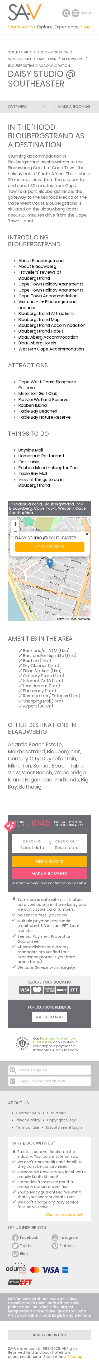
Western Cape (20, 59)
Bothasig (30, 786)
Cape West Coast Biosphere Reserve (47, 385)
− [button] (15, 532)
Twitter (26, 1245)
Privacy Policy (28, 1120)
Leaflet (59, 618)
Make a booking (50, 547)
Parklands (67, 779)
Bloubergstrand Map (39, 320)
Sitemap (74, 1356)
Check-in (32, 841)
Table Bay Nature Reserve (44, 417)
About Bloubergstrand (41, 261)
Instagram (69, 1237)
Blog (24, 1253)
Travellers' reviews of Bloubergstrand (39, 275)
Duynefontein (59, 758)
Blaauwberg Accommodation (48, 337)
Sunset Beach (50, 765)
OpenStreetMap (79, 618)
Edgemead (39, 779)
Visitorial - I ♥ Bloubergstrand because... (47, 304)
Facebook (29, 1237)
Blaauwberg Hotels (37, 343)
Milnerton (19, 765)
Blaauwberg (72, 59)
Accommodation (53, 52)
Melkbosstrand (26, 751)
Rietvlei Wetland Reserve (43, 400)
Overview (17, 106)
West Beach (37, 772)
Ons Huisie (28, 462)
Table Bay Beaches (37, 411)
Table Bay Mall (32, 473)
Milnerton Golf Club (38, 393)
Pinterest (68, 1245)
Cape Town (46, 59)
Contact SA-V (28, 1113)
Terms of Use (27, 1127)
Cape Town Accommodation (48, 296)
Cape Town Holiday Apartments (50, 284)
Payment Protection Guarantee (44, 939)
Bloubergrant (63, 751)
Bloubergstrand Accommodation (39, 65)
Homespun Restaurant (41, 456)
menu (76, 13)
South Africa (20, 52)
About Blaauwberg (37, 266)
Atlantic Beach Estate (35, 744)
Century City (24, 758)
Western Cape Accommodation (51, 349)
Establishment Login (64, 1127)
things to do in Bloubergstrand (41, 482)
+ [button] (15, 524)
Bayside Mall (30, 450)
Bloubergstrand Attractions (46, 313)
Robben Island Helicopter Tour (48, 468)
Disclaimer (56, 1113)
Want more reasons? (64, 1214)
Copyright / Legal (62, 1120)
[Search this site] (66, 13)
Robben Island (32, 405)
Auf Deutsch (49, 1016)
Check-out (66, 841)
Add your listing (49, 1335)
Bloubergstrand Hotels (41, 331)
